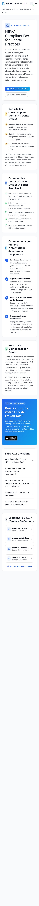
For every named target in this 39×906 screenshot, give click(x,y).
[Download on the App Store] (11, 438)
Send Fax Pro (6, 9)
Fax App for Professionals (23, 9)
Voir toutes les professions (21, 566)
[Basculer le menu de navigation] (36, 3)
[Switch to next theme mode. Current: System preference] (31, 3)
